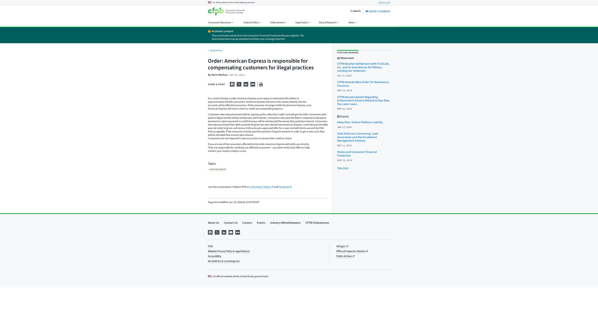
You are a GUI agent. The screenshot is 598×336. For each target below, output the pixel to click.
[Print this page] (261, 85)
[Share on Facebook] (232, 83)
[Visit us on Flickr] (237, 232)
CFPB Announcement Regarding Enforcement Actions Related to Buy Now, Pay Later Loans (363, 100)
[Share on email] (252, 83)
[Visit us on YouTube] (230, 232)
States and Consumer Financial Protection (357, 154)
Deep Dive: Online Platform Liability (360, 122)
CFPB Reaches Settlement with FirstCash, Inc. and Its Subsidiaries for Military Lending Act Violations (363, 67)
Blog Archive (216, 50)
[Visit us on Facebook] (210, 232)
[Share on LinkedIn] (246, 83)
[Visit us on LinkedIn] (224, 232)
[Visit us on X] (217, 232)
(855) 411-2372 (384, 2)
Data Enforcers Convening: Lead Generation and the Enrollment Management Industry (357, 137)
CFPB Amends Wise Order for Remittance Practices (363, 84)
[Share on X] (239, 83)
